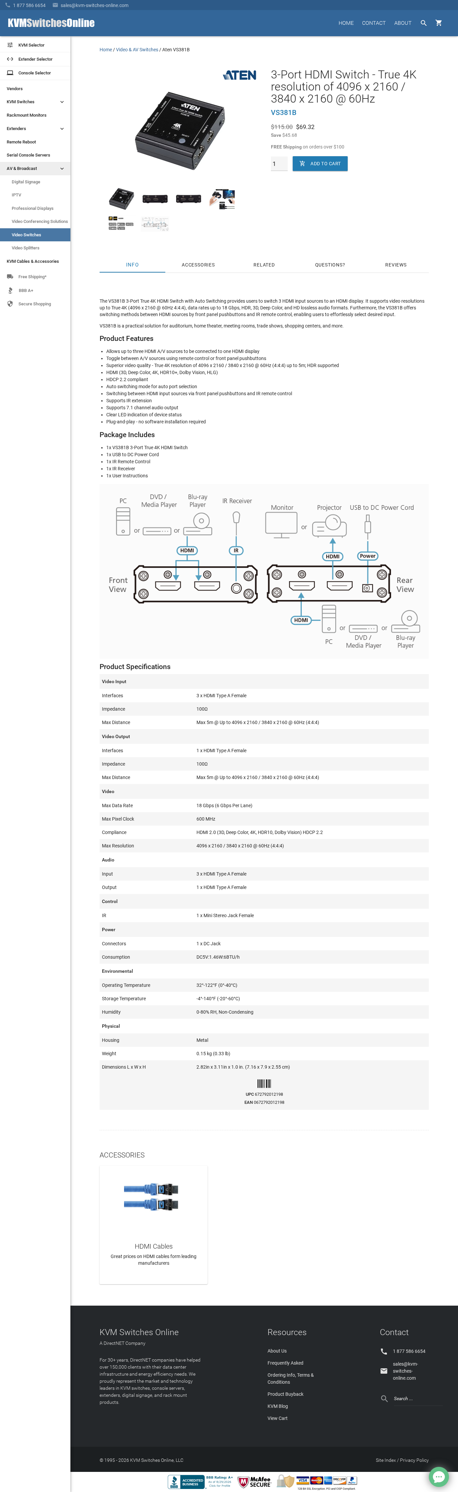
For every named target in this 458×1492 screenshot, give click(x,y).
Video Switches (26, 234)
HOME (346, 23)
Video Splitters (26, 247)
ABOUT (403, 23)
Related (264, 264)
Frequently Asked (285, 1363)
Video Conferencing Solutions (40, 221)
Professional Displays (33, 208)
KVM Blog (278, 1406)
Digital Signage (26, 181)
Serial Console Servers (28, 155)
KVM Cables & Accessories (33, 261)
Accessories (198, 264)
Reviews (396, 264)
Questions (329, 264)
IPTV (16, 194)
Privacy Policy (414, 1460)
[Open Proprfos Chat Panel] (439, 1477)
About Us (277, 1351)
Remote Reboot (21, 141)
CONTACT (374, 23)
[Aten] (239, 80)
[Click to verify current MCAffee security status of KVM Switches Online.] (255, 1488)
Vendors (15, 88)
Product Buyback (285, 1394)
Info (132, 265)
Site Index (386, 1460)
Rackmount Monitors (27, 115)
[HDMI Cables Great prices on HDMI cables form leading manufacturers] (154, 1197)
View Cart (278, 1418)
